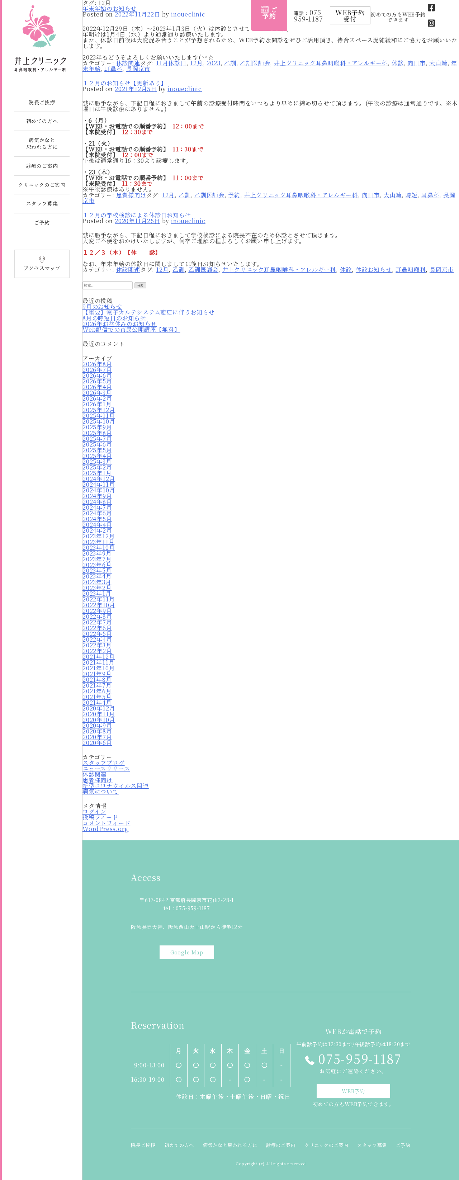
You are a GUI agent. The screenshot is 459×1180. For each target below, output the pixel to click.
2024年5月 (97, 519)
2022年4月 (97, 639)
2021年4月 (97, 702)
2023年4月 (97, 576)
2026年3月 (97, 392)
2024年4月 (97, 524)
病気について (100, 791)
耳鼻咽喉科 (411, 269)
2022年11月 (98, 599)
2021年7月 (97, 685)
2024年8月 (97, 501)
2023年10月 (98, 547)
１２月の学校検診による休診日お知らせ (136, 215)
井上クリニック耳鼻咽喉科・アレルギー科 (331, 63)
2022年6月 (97, 628)
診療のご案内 (42, 165)
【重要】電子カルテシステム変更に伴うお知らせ (148, 312)
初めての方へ (42, 120)
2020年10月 (98, 720)
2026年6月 (97, 375)
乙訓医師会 (255, 63)
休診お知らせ (374, 269)
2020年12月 (98, 708)
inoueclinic (188, 14)
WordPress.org (105, 829)
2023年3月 (97, 582)
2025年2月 (97, 467)
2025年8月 (97, 433)
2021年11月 (98, 662)
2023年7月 (97, 559)
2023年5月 (97, 570)
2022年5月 (97, 633)
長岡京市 (138, 69)
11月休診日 (171, 63)
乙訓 (230, 63)
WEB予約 (353, 1091)
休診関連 (128, 63)
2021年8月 (97, 679)
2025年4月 (97, 456)
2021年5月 (97, 697)
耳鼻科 (113, 69)
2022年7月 (97, 622)
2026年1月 (97, 404)
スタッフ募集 (42, 203)
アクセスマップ (42, 268)
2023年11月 (98, 542)
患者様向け (131, 195)
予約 (234, 195)
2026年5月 (97, 381)
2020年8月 (97, 731)
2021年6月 (97, 691)
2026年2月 (97, 398)
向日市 (416, 63)
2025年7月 (97, 438)
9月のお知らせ (102, 306)
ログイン (94, 811)
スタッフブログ (103, 763)
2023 (213, 63)
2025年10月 (98, 421)
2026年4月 (97, 387)
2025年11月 (98, 415)
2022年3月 (97, 645)
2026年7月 (97, 369)
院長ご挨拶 (42, 102)
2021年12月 (98, 656)
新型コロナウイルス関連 (115, 786)
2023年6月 (97, 565)
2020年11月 (98, 714)
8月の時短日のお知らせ (114, 318)
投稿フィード (100, 817)
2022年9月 (97, 610)
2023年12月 (98, 536)
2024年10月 (98, 490)
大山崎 (438, 63)
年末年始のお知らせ (109, 8)
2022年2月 (97, 651)
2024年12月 (98, 479)
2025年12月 (98, 410)
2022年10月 (98, 605)
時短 (412, 195)
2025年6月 (97, 444)
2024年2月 (97, 530)
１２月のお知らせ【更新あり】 (124, 83)
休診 (398, 63)
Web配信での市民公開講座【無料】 (131, 329)
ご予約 (42, 222)
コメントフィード (106, 823)
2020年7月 (97, 737)
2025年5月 (97, 450)
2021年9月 (97, 674)
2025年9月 (97, 427)
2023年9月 (97, 553)
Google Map (186, 952)
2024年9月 (97, 496)
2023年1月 (97, 593)
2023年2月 (97, 588)
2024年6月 (97, 513)
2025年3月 (97, 461)
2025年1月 (97, 473)
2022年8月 (97, 616)
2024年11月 (98, 484)
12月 (196, 63)
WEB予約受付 (350, 15)
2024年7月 (97, 507)
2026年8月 (97, 364)
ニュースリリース (106, 768)
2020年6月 (97, 742)
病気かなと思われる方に (42, 143)
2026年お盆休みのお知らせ (119, 324)
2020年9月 (97, 725)
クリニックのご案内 (42, 184)
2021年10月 (98, 668)
